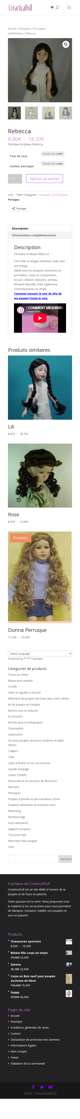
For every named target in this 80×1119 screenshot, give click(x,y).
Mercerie (13, 787)
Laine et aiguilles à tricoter (24, 692)
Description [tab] (20, 228)
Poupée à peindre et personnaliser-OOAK (34, 799)
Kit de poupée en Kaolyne (24, 704)
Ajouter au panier (44, 178)
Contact (16, 1033)
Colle (11, 757)
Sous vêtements (18, 823)
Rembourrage (16, 817)
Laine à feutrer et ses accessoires (29, 763)
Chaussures (15, 734)
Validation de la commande (28, 1063)
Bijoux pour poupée (20, 680)
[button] (65, 44)
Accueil (12, 28)
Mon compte (19, 1051)
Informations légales (24, 1045)
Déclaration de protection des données (35, 1039)
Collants (13, 751)
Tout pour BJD (17, 835)
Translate (37, 658)
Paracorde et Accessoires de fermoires (32, 781)
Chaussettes (15, 728)
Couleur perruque (22, 166)
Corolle (12, 686)
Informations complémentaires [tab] (34, 235)
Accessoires (15, 716)
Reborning (14, 811)
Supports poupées (19, 829)
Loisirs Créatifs (17, 775)
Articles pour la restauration (25, 722)
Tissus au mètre (18, 674)
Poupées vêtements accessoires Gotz (32, 805)
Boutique (16, 1021)
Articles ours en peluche (23, 710)
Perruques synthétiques (53, 195)
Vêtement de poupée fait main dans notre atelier (38, 698)
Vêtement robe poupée (22, 841)
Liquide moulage (18, 769)
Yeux (11, 847)
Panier (15, 1057)
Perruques (24, 28)
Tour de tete (18, 156)
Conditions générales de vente (30, 1027)
